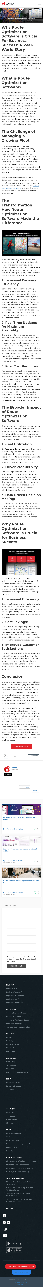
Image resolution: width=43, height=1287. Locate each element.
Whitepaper (11, 1065)
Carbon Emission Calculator (17, 1072)
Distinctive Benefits (15, 1158)
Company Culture (13, 1082)
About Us (10, 1112)
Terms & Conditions (21, 1282)
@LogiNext (14, 769)
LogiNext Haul (12, 999)
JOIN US (9, 1079)
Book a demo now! (21, 746)
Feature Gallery (12, 1147)
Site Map (9, 1123)
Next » (35, 791)
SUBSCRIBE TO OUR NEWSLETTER (21, 1267)
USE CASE (10, 1034)
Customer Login (12, 1140)
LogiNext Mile (12, 989)
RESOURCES (11, 1058)
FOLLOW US (11, 1208)
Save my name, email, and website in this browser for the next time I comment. (21, 959)
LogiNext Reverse (14, 992)
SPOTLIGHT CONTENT (15, 1178)
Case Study (10, 1062)
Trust (8, 1137)
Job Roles (10, 1089)
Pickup (9, 1037)
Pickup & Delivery (13, 1044)
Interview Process (13, 1086)
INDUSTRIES (11, 1009)
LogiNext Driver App (15, 1003)
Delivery (9, 1041)
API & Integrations (13, 1133)
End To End (10, 1051)
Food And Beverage (14, 1024)
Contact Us (10, 1116)
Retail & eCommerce (14, 1016)
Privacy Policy (21, 1284)
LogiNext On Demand (15, 996)
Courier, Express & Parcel (16, 1013)
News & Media (12, 1119)
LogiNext (14, 767)
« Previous (25, 787)
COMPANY (10, 1109)
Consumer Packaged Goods (17, 1020)
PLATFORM (10, 985)
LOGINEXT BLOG (21, 1272)
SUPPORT (10, 1130)
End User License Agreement (18, 1144)
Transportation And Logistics (18, 1027)
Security (9, 1151)
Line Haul (10, 1048)
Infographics (11, 1069)
